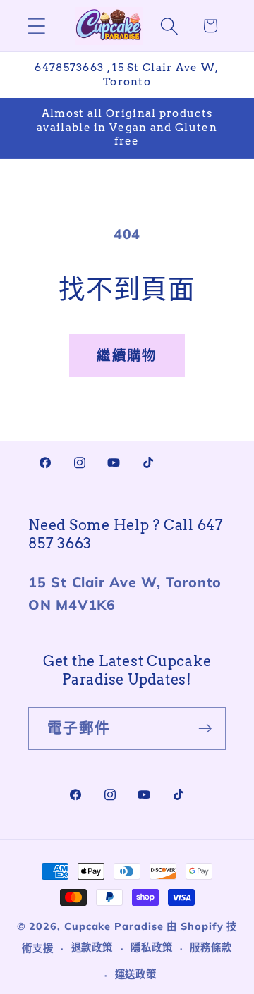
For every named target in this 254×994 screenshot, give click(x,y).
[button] (36, 26)
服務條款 (211, 947)
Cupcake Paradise (114, 926)
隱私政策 (152, 947)
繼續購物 (127, 355)
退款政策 (92, 947)
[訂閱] (205, 728)
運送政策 (136, 974)
